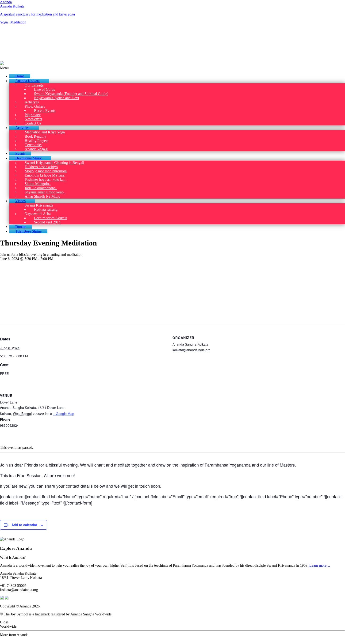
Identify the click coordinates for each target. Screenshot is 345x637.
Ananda (6, 2)
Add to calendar (24, 524)
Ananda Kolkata (12, 6)
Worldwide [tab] (8, 626)
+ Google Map (63, 413)
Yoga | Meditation (13, 22)
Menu (4, 68)
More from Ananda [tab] (14, 635)
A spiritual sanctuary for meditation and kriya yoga (37, 14)
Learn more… (319, 565)
